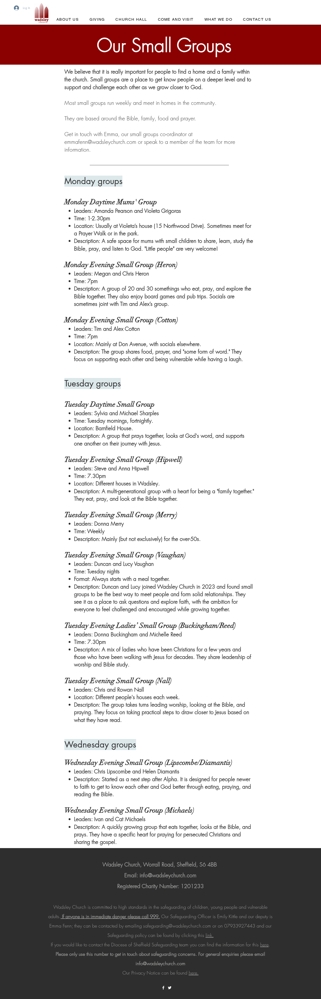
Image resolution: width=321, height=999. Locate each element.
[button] (175, 19)
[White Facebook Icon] (163, 987)
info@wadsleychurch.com (168, 875)
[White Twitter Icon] (169, 987)
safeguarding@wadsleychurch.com (177, 926)
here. (194, 973)
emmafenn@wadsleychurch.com (100, 142)
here (264, 944)
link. (210, 935)
